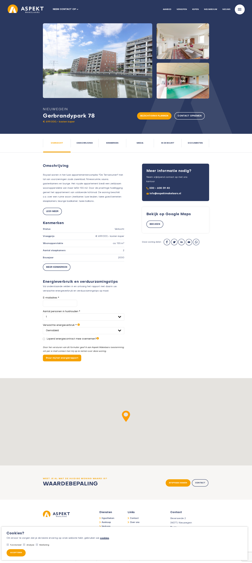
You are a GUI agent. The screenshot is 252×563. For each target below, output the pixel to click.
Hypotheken (108, 518)
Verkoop (106, 526)
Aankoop (106, 522)
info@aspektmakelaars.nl (165, 193)
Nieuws (226, 9)
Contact (134, 518)
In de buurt (167, 143)
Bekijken (155, 224)
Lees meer (52, 211)
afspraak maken (178, 483)
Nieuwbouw (210, 9)
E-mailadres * (51, 298)
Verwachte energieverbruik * (60, 325)
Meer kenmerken (56, 267)
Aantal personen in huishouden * (61, 311)
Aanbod (167, 9)
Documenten (195, 143)
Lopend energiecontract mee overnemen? (72, 339)
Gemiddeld (52, 330)
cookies (104, 538)
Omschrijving (84, 143)
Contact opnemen (190, 116)
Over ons (134, 522)
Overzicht (57, 143)
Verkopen (182, 9)
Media (140, 143)
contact (200, 483)
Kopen (195, 9)
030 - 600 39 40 (159, 188)
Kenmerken (112, 143)
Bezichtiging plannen (154, 116)
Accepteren (16, 553)
